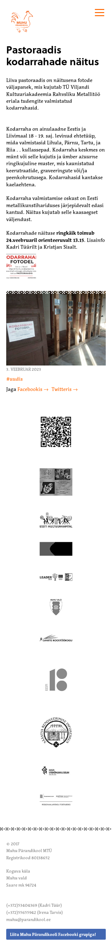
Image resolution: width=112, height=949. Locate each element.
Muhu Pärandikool (27, 13)
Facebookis (29, 389)
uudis (16, 379)
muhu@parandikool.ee (28, 919)
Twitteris (62, 389)
